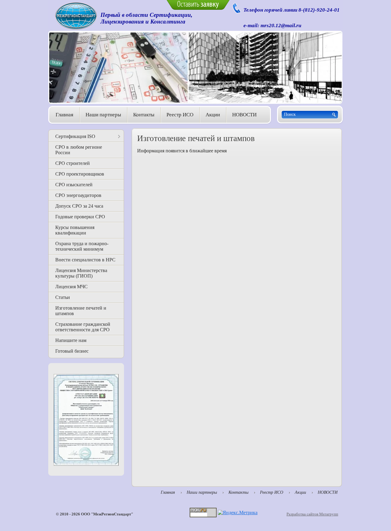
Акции (213, 115)
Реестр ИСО (179, 115)
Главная (64, 115)
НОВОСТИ (244, 115)
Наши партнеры (103, 115)
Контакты (143, 115)
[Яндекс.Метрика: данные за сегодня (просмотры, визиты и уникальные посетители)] (238, 512)
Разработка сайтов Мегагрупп (312, 514)
